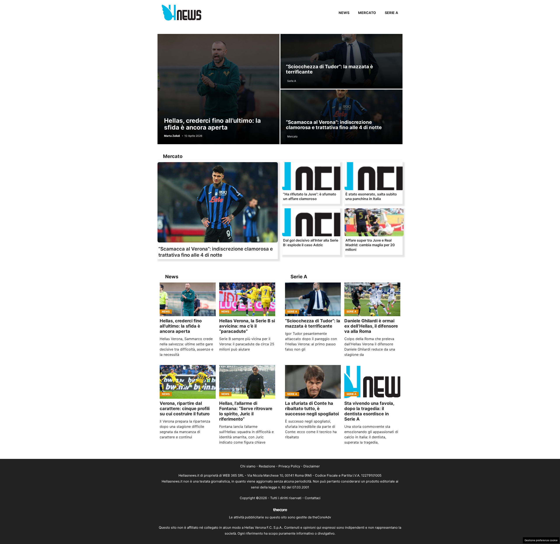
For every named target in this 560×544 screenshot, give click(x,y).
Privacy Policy (289, 466)
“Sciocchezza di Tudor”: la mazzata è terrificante (329, 69)
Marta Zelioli (172, 136)
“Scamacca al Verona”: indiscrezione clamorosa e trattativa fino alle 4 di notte (334, 124)
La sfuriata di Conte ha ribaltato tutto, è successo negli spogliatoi (312, 408)
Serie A (391, 13)
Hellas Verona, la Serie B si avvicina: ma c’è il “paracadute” (247, 326)
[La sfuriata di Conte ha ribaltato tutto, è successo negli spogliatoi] (313, 382)
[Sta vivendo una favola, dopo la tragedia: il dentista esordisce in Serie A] (372, 382)
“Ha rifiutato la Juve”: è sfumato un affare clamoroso (309, 196)
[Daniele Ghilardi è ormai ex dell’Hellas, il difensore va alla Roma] (372, 299)
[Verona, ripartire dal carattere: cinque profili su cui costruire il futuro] (188, 382)
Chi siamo (248, 466)
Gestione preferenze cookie (541, 540)
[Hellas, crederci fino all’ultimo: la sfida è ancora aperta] (188, 299)
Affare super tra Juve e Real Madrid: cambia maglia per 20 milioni (370, 245)
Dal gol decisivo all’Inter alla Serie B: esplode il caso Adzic (310, 242)
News (344, 13)
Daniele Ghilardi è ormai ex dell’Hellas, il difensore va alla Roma (371, 326)
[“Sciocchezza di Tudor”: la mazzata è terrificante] (313, 299)
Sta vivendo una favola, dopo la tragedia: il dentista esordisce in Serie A (369, 411)
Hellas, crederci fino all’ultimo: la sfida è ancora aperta (212, 124)
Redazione (267, 466)
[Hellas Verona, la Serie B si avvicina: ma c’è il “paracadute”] (247, 299)
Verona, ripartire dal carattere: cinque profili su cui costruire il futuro (185, 408)
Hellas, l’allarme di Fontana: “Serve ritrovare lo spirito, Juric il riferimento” (245, 411)
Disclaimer (311, 466)
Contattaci (312, 498)
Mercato (367, 13)
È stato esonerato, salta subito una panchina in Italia (371, 196)
